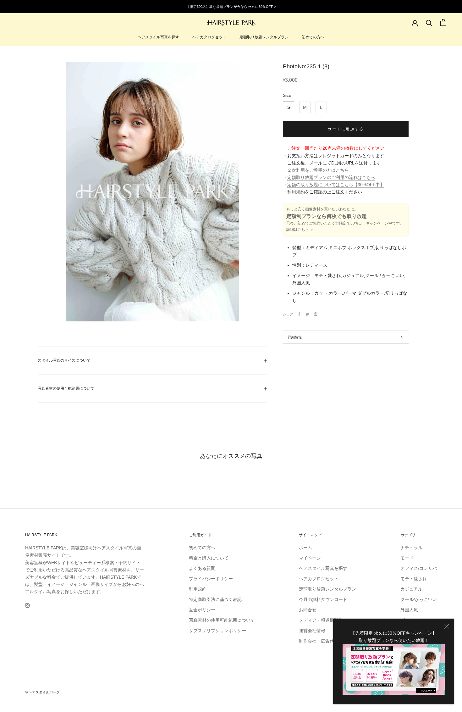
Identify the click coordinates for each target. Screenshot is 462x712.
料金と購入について (208, 557)
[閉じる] (446, 626)
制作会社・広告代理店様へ (325, 640)
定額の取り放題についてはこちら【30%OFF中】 (335, 184)
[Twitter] (307, 314)
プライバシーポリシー (211, 578)
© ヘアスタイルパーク (42, 692)
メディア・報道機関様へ (323, 620)
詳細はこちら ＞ (300, 229)
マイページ (310, 557)
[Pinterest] (315, 314)
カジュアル (411, 589)
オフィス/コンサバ (418, 568)
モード (407, 557)
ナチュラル (411, 547)
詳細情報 (295, 337)
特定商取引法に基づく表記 (215, 599)
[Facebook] (299, 314)
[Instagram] (27, 605)
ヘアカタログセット (209, 37)
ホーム (305, 547)
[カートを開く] (443, 22)
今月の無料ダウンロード (323, 599)
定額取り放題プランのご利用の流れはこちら (331, 177)
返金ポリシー (202, 609)
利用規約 (296, 191)
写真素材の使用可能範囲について (66, 388)
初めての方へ (313, 37)
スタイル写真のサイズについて (64, 360)
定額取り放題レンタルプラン (264, 37)
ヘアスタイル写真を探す (158, 37)
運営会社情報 (312, 630)
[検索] (429, 22)
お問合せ (307, 609)
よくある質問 (202, 568)
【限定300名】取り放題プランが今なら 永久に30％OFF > (231, 6)
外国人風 (409, 609)
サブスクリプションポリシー (217, 630)
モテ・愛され (413, 578)
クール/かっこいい (418, 599)
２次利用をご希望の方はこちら (318, 170)
